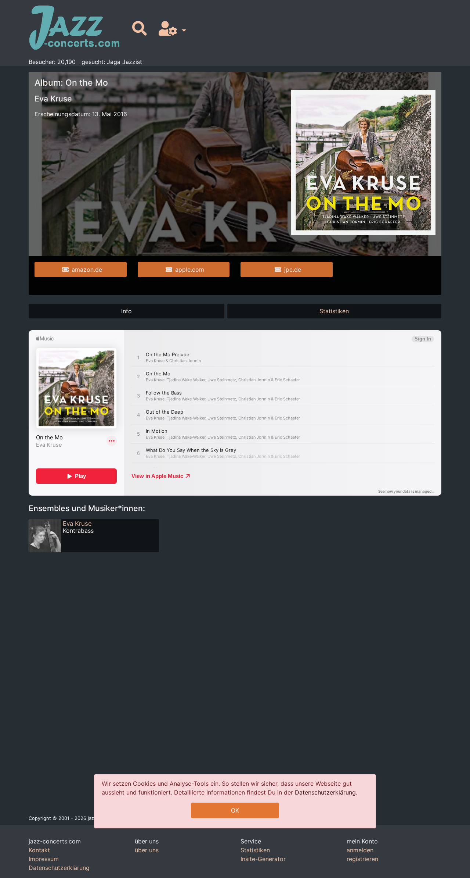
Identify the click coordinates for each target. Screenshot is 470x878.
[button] (171, 29)
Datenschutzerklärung (325, 792)
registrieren (362, 859)
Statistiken (334, 311)
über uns (147, 850)
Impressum (44, 859)
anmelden (360, 850)
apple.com (189, 269)
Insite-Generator (263, 859)
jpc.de (292, 269)
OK (235, 810)
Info (126, 311)
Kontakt (39, 850)
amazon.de (87, 269)
